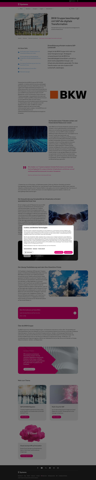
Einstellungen (29, 252)
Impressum (35, 248)
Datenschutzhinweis (28, 248)
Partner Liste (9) (41, 248)
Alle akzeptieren (68, 252)
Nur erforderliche (58, 252)
